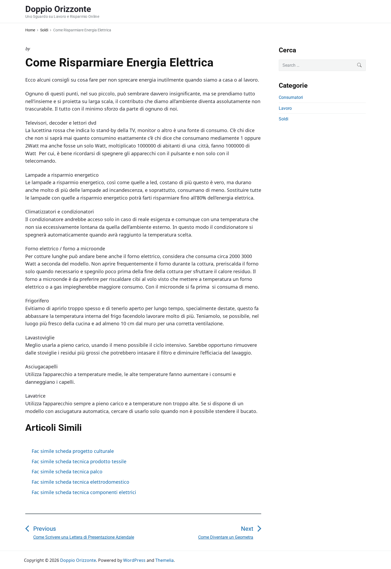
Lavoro (285, 108)
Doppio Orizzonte (78, 560)
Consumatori (291, 97)
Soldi (283, 118)
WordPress (134, 560)
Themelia (164, 560)
